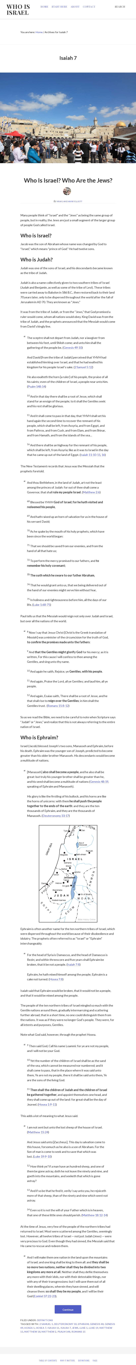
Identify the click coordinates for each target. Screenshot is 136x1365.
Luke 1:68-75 (41, 604)
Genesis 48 (97, 1324)
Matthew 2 (49, 1331)
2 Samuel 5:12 (83, 367)
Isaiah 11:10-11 (90, 455)
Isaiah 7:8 (73, 964)
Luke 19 (94, 1327)
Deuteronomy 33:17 (55, 816)
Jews (75, 1327)
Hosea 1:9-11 (47, 1104)
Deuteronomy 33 (65, 1324)
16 (103, 455)
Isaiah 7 (66, 1327)
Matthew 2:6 (91, 492)
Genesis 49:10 (72, 347)
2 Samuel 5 (46, 1324)
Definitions (45, 1320)
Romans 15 (78, 1331)
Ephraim (83, 1324)
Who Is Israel (18, 9)
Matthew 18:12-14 (94, 1215)
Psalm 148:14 (36, 386)
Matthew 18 (32, 1331)
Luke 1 (84, 1327)
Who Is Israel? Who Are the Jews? (68, 180)
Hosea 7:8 (56, 979)
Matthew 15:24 (38, 1132)
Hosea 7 (41, 1327)
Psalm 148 (64, 1331)
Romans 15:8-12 (57, 706)
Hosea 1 (29, 1327)
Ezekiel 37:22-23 (44, 1296)
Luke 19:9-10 (42, 1156)
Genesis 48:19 (99, 781)
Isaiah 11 (53, 1327)
